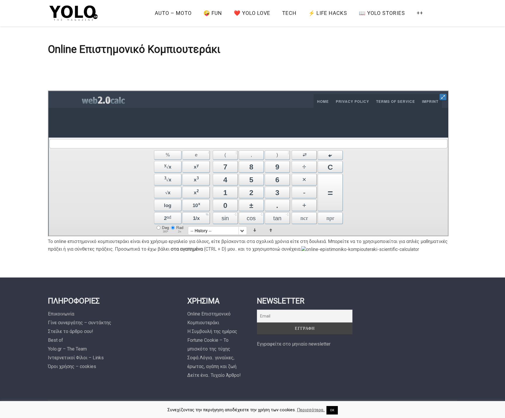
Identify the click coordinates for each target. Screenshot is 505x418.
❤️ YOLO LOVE (252, 13)
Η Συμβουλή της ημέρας (212, 331)
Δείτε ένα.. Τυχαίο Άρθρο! (214, 375)
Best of (55, 340)
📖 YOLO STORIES (382, 13)
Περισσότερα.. (311, 409)
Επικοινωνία (61, 314)
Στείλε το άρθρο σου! (70, 331)
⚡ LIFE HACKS (327, 13)
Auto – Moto (173, 13)
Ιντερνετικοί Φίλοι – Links (76, 357)
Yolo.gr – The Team (67, 349)
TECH (289, 13)
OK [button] (332, 410)
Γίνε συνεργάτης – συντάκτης (79, 322)
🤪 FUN (212, 13)
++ (420, 13)
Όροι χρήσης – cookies (72, 366)
